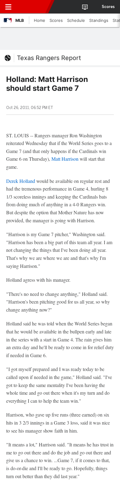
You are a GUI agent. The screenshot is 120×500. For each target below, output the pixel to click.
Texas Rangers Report (49, 58)
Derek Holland (20, 181)
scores (108, 7)
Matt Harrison (64, 158)
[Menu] (8, 7)
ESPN (33, 7)
